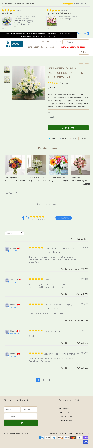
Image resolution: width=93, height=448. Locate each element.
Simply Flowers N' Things (19, 433)
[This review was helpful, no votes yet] (82, 269)
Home (29, 47)
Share (64, 138)
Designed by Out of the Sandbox (61, 433)
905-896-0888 (48, 42)
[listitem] (19, 20)
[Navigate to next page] (60, 380)
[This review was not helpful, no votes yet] (86, 269)
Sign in (58, 42)
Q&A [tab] (17, 192)
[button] (86, 4)
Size (49, 112)
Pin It (74, 138)
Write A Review (63, 218)
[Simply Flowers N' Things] (14, 44)
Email (84, 138)
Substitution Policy (65, 412)
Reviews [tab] (8, 192)
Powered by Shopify (81, 433)
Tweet (53, 138)
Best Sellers (39, 47)
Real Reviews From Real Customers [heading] (18, 4)
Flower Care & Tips (65, 416)
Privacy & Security (65, 420)
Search (61, 405)
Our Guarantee (64, 409)
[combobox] (79, 239)
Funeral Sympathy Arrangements (62, 68)
